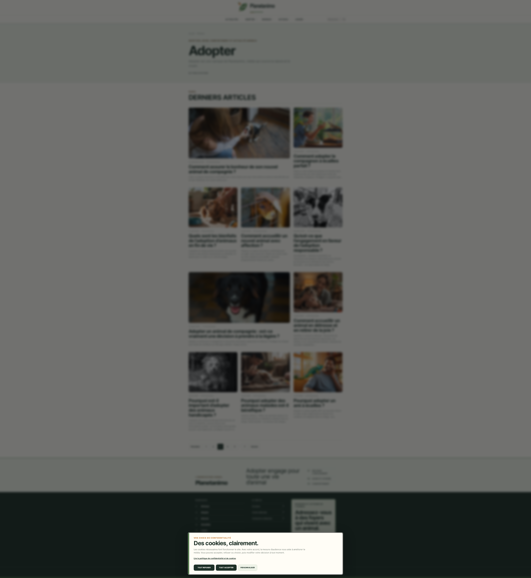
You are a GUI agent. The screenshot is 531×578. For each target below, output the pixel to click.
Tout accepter (226, 568)
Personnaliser (247, 568)
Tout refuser (204, 568)
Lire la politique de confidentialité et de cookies (215, 558)
